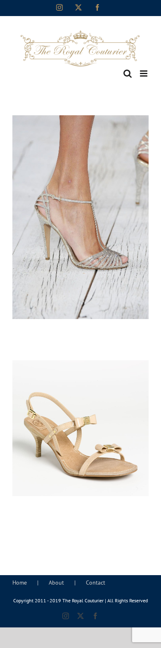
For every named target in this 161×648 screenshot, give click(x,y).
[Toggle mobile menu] (144, 73)
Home (19, 582)
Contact (95, 582)
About (56, 582)
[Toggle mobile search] (127, 73)
